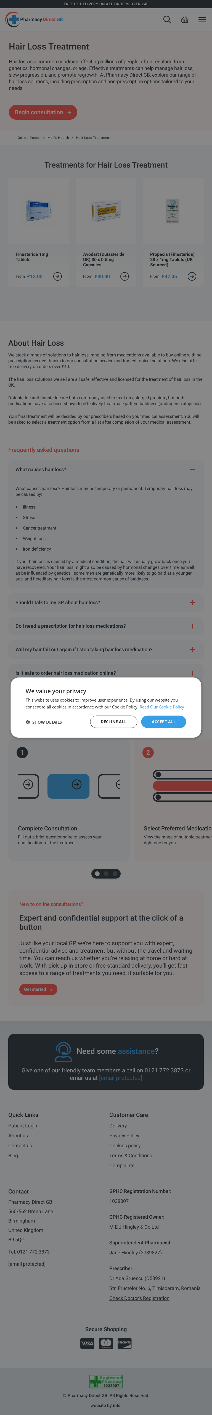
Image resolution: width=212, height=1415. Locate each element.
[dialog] (106, 707)
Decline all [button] (113, 721)
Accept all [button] (164, 721)
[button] (44, 721)
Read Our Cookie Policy (162, 706)
